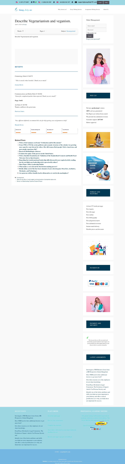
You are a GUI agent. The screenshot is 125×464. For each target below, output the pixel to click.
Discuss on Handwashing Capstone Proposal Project (29, 181)
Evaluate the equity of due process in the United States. (36, 153)
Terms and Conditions (59, 463)
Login (100, 2)
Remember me (91, 33)
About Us (105, 9)
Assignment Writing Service (92, 9)
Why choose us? (62, 9)
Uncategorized (70, 31)
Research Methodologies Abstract (30, 151)
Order (106, 2)
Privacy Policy (67, 463)
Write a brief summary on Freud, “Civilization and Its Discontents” (40, 143)
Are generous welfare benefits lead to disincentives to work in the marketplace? (44, 173)
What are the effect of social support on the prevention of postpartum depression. (36, 179)
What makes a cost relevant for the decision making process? (38, 166)
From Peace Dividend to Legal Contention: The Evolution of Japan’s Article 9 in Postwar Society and (97, 387)
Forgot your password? (93, 39)
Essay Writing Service (76, 9)
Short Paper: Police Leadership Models (31, 164)
